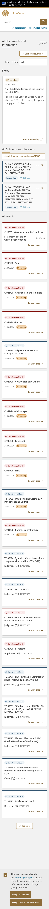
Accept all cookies (20, 894)
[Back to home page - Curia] (5, 13)
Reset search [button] (20, 27)
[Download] (37, 165)
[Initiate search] (43, 22)
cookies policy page (24, 877)
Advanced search (39, 27)
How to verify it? (15, 5)
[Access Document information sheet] (42, 165)
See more (26, 826)
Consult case (34, 245)
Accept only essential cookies (25, 902)
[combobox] (33, 54)
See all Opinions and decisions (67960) (22, 156)
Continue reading (31, 139)
